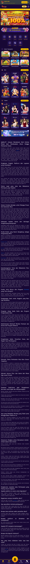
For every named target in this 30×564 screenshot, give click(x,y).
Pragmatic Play (4, 241)
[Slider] (15, 18)
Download (24, 2)
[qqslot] (4, 7)
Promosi (26, 289)
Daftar (24, 6)
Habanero (2, 253)
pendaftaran (15, 500)
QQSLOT (17, 150)
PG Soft (2, 248)
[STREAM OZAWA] (27, 18)
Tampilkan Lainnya (24, 49)
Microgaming (3, 258)
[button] (2, 18)
